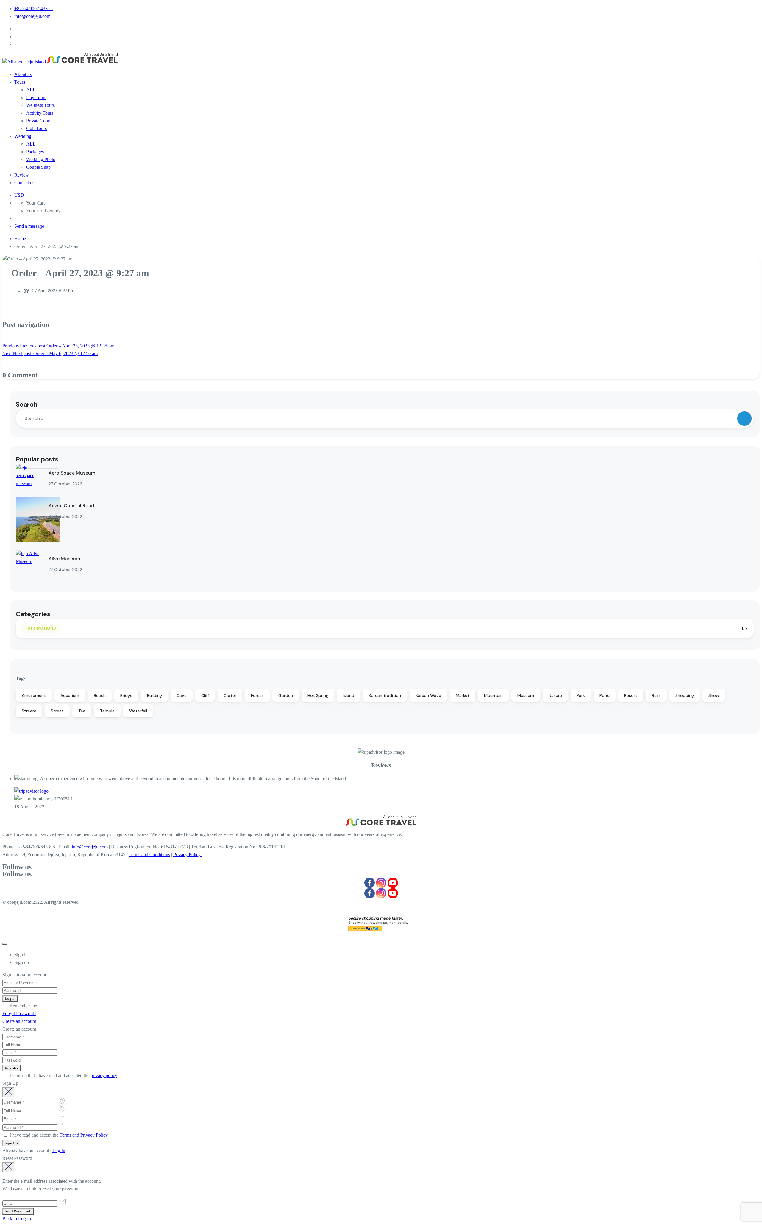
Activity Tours (39, 113)
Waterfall (138, 711)
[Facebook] (369, 883)
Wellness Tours (40, 105)
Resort (630, 695)
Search (27, 404)
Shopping (684, 695)
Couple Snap (38, 167)
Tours (19, 82)
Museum (525, 695)
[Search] (744, 418)
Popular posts (37, 459)
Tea (81, 711)
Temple (107, 711)
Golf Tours (36, 128)
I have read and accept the (58, 1134)
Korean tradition (385, 695)
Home (20, 238)
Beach (100, 695)
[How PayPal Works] (381, 931)
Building (154, 695)
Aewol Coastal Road (71, 506)
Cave (182, 695)
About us (23, 74)
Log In (58, 1150)
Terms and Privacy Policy (84, 1134)
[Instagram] (381, 883)
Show (713, 695)
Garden (285, 695)
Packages (35, 151)
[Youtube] (393, 883)
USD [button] (19, 195)
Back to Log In (16, 1218)
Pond (604, 695)
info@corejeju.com (32, 16)
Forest (257, 695)
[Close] (4, 944)
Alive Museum (64, 558)
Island (348, 695)
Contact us (24, 182)
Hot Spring (317, 695)
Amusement (34, 695)
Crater (230, 695)
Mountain (493, 695)
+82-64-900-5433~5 (33, 8)
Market (462, 695)
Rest (656, 695)
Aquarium (69, 695)
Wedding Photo (40, 159)
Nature (555, 695)
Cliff (205, 695)
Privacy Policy (187, 854)
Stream (29, 711)
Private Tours (38, 120)
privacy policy (103, 1075)
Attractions (42, 628)
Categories (33, 614)
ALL (31, 89)
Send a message (29, 226)
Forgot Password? (19, 1013)
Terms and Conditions (149, 854)
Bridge (126, 695)
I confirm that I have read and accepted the (62, 1075)
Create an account (19, 1021)
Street (57, 711)
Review (21, 174)
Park (581, 695)
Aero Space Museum (72, 473)
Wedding (22, 136)
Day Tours (36, 97)
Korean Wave (428, 695)
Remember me (22, 1005)
